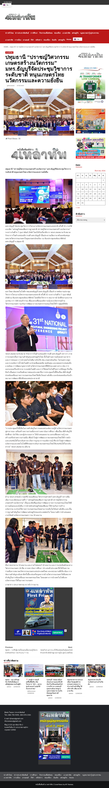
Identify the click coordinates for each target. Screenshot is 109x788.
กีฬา (32, 40)
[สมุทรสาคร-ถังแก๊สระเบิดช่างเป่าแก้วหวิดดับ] (95, 670)
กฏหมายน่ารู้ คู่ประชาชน (89, 33)
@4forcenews (10, 85)
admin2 (9, 686)
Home (69, 39)
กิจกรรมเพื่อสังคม (46, 33)
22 (103, 194)
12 (90, 189)
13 (95, 189)
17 (82, 194)
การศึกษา (34, 33)
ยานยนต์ (26, 40)
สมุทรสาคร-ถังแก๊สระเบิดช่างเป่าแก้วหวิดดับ (95, 682)
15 (103, 189)
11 (86, 189)
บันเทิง (54, 40)
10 (82, 189)
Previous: (21, 650)
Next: (56, 650)
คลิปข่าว (39, 40)
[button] (104, 36)
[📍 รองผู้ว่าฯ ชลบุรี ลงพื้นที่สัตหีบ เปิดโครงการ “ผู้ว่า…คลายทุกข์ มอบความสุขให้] (33, 670)
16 (78, 194)
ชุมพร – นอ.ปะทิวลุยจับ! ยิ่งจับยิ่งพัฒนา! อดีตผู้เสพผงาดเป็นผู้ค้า (13, 682)
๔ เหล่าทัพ (66, 33)
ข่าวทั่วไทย (9, 33)
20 (95, 194)
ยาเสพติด (8, 674)
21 (99, 194)
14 (99, 189)
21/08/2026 (58, 698)
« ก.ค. (78, 207)
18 (86, 194)
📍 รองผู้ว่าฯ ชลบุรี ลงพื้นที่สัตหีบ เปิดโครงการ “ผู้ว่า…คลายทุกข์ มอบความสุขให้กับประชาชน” (34, 684)
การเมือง (18, 40)
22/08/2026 (17, 686)
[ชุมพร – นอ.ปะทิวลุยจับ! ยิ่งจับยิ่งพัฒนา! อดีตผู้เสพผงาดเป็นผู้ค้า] (13, 670)
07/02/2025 (20, 85)
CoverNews (58, 784)
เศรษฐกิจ (75, 33)
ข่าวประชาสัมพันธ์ (22, 33)
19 (90, 194)
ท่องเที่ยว (57, 33)
